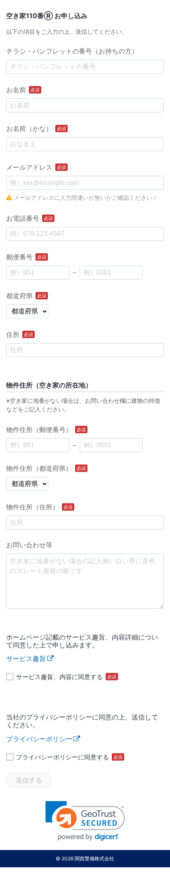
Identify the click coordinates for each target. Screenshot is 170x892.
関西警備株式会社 (94, 858)
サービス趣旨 (26, 658)
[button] (85, 821)
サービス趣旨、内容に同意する (66, 676)
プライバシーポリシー (39, 739)
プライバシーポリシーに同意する (69, 757)
